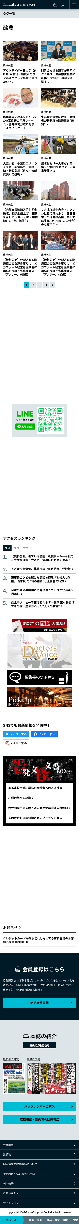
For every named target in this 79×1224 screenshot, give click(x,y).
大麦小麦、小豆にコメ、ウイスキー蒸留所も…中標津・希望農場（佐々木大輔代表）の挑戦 (20, 168)
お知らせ (10, 927)
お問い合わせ (11, 1193)
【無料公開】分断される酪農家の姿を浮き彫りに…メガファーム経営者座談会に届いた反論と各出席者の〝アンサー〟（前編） (58, 267)
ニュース (11, 1220)
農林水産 (8, 65)
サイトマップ (11, 1203)
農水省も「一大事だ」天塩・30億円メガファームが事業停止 (58, 167)
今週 (16, 548)
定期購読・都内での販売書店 (39, 1119)
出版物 (7, 1154)
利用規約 (8, 1183)
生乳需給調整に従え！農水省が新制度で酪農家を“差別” (58, 120)
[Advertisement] (39, 338)
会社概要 (8, 1145)
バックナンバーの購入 (39, 1106)
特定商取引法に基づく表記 (19, 1174)
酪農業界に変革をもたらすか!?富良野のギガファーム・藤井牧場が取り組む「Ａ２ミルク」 (20, 122)
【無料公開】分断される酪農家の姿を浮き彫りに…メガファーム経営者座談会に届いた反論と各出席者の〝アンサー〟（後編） (20, 267)
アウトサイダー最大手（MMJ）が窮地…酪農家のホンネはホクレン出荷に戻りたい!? (20, 76)
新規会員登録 (39, 1002)
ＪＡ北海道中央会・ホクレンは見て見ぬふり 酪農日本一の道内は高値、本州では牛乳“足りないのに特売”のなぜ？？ (58, 216)
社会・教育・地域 (57, 1220)
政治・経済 (35, 1220)
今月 (25, 548)
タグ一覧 (9, 13)
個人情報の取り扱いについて (20, 1164)
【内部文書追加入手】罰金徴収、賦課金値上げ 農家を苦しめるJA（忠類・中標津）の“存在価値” (20, 215)
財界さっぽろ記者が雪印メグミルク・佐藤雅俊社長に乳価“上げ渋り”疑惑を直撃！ (58, 76)
